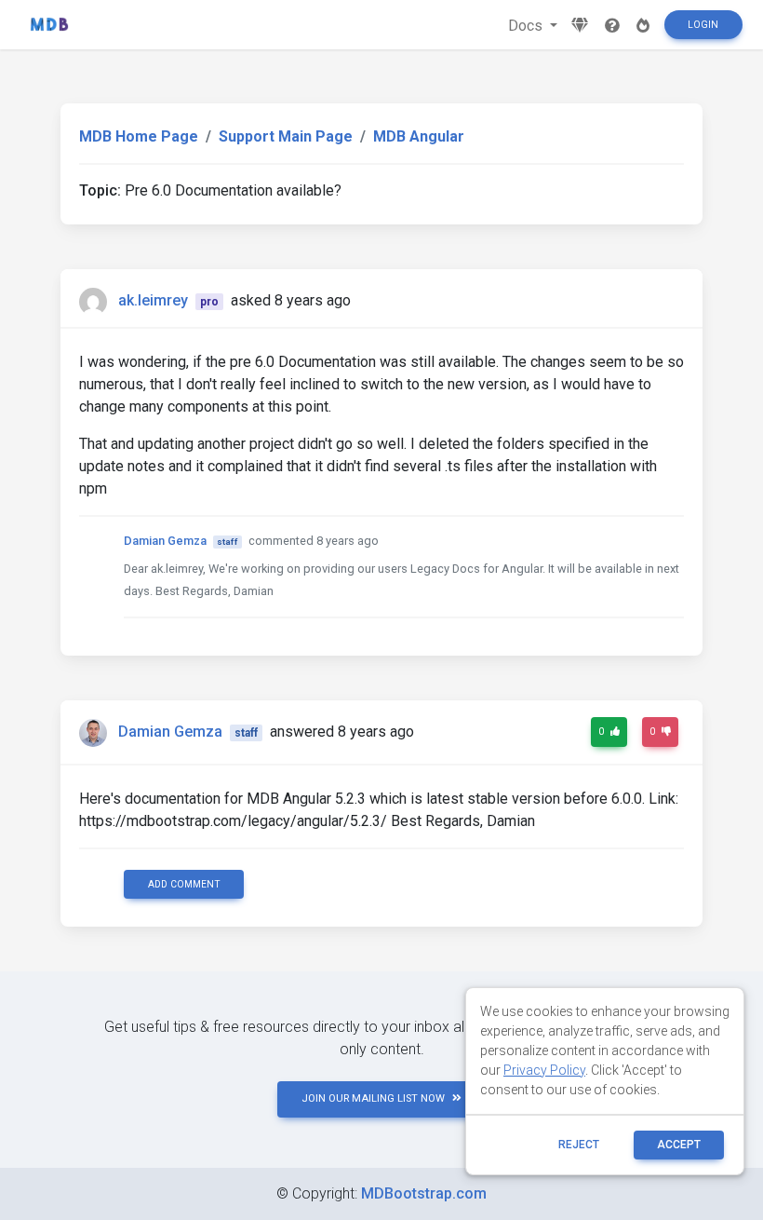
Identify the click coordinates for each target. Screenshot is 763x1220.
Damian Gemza (165, 541)
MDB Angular (418, 136)
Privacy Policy (544, 1070)
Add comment (184, 884)
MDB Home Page (138, 136)
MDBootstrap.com (424, 1193)
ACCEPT (679, 1144)
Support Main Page (286, 136)
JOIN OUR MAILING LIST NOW (373, 1098)
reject (578, 1144)
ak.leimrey (153, 300)
